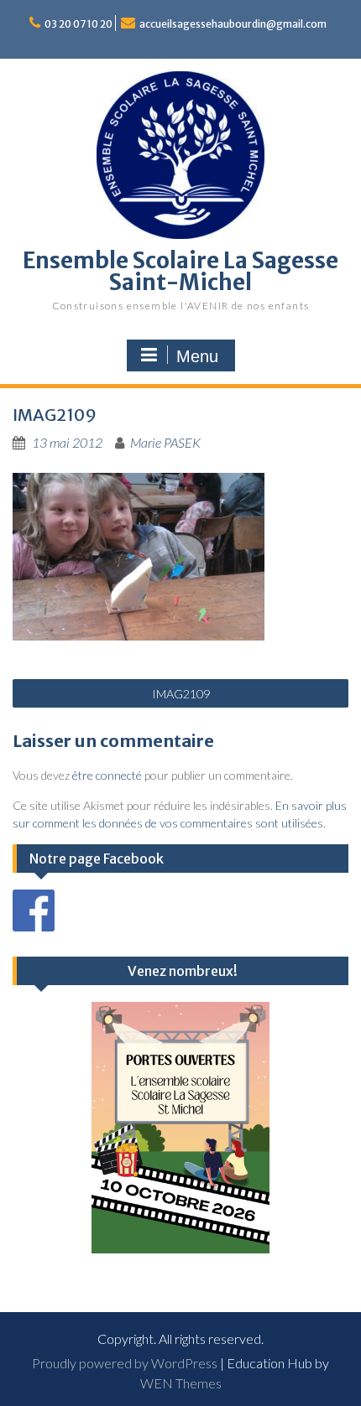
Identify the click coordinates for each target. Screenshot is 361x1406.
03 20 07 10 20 (78, 24)
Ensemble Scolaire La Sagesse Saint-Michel (180, 271)
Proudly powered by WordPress (124, 1363)
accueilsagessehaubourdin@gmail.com (233, 24)
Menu (197, 356)
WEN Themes (181, 1383)
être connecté (107, 775)
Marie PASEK (165, 442)
